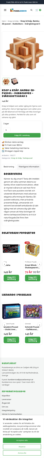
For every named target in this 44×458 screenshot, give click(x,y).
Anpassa (22, 447)
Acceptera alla (22, 440)
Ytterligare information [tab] (29, 166)
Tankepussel (28, 158)
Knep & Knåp (13, 21)
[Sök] (31, 10)
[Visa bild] (6, 81)
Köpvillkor (6, 395)
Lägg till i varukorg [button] (11, 278)
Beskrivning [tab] (9, 166)
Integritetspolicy (8, 410)
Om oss (5, 406)
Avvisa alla (22, 453)
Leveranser (6, 399)
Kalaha (7, 265)
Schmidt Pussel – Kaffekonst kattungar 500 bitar (32, 330)
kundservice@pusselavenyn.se (20, 379)
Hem (4, 21)
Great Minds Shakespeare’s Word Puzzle (31, 267)
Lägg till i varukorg (22, 135)
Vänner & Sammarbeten (12, 414)
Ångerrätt (6, 403)
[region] (22, 436)
